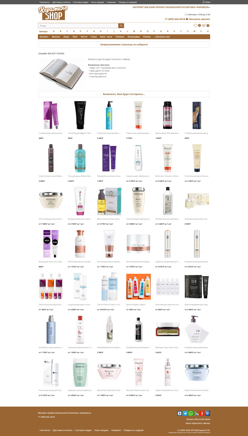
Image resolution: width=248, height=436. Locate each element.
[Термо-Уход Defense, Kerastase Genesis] (167, 372)
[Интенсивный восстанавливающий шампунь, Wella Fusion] (80, 244)
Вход (208, 2)
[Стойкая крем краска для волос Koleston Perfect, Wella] (197, 115)
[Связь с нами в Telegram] (185, 415)
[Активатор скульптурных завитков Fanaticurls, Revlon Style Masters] (51, 329)
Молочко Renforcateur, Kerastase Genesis (144, 390)
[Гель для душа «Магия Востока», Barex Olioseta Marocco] (80, 158)
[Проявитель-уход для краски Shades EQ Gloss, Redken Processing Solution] (167, 201)
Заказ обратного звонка (197, 423)
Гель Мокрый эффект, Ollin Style (81, 133)
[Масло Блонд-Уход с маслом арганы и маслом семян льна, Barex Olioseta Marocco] (109, 201)
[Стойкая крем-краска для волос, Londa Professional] (51, 115)
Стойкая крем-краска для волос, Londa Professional (61, 133)
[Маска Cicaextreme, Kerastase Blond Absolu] (197, 372)
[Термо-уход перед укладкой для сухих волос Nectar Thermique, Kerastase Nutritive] (138, 115)
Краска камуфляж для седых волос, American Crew (206, 304)
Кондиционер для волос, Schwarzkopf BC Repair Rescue (92, 347)
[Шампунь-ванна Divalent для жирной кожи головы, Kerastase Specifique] (80, 372)
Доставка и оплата (61, 2)
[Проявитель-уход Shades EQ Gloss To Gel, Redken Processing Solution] (138, 329)
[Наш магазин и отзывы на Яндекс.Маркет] (207, 415)
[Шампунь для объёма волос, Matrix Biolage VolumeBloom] (138, 158)
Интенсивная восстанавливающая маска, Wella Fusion (150, 261)
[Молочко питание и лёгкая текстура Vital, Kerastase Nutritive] (167, 158)
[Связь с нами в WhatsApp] (190, 415)
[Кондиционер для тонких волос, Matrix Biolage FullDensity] (80, 201)
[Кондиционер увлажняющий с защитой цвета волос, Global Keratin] (197, 244)
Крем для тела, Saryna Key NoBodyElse (171, 347)
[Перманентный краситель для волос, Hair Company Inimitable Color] (109, 158)
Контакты (45, 2)
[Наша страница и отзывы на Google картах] (196, 415)
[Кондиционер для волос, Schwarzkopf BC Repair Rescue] (80, 329)
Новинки (111, 2)
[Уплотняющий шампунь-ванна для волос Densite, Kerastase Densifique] (138, 201)
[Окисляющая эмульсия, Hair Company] (167, 286)
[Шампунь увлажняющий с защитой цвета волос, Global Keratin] (167, 244)
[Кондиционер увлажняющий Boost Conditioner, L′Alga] (197, 329)
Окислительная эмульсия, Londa (53, 304)
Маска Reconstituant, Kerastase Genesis (114, 390)
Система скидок (81, 2)
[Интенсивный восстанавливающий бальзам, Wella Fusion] (109, 244)
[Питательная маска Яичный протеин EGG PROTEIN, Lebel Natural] (197, 158)
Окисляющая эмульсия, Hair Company (171, 304)
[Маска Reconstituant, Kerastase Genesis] (109, 372)
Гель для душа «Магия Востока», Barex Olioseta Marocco (92, 176)
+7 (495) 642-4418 (174, 19)
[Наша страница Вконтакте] (179, 415)
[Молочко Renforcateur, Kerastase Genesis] (138, 372)
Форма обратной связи (198, 419)
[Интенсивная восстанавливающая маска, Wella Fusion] (138, 244)
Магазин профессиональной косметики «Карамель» (64, 412)
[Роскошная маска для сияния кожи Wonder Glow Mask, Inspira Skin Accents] (51, 372)
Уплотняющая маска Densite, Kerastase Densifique (60, 219)
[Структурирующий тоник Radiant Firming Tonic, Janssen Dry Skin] (80, 286)
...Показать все (162, 36)
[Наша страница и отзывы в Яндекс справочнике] (202, 415)
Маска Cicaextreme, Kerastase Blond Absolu (203, 390)
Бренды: (43, 31)
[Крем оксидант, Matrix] (138, 286)
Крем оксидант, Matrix (135, 304)
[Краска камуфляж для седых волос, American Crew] (197, 286)
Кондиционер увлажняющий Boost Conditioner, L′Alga (208, 347)
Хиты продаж (98, 2)
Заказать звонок (199, 19)
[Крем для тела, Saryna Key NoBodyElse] (167, 329)
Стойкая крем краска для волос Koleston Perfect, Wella (208, 133)
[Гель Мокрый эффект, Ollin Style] (80, 115)
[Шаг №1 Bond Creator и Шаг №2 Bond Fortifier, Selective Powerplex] (109, 286)
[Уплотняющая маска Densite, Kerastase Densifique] (51, 201)
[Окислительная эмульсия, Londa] (51, 286)
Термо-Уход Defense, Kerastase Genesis (172, 390)
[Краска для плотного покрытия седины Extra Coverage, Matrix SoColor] (51, 244)
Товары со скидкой (128, 2)
